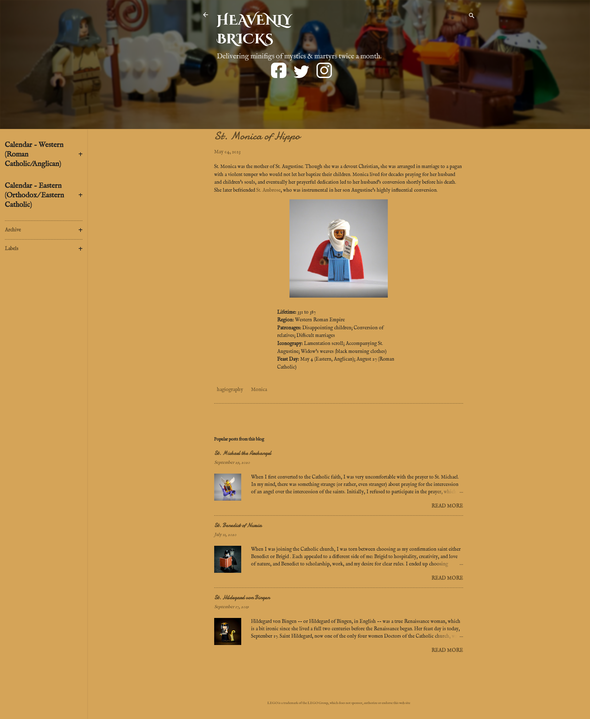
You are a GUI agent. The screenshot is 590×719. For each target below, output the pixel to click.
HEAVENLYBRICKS (254, 30)
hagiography (230, 390)
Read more (447, 506)
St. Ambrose (268, 190)
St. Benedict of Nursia (238, 525)
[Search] (471, 16)
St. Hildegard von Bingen (242, 597)
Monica (259, 390)
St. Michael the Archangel (242, 453)
